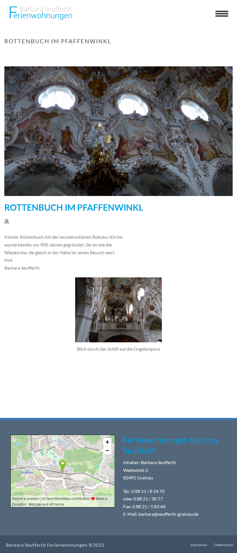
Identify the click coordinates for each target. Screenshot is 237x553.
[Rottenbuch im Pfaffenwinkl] (118, 131)
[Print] (9, 221)
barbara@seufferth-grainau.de (168, 514)
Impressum (198, 545)
